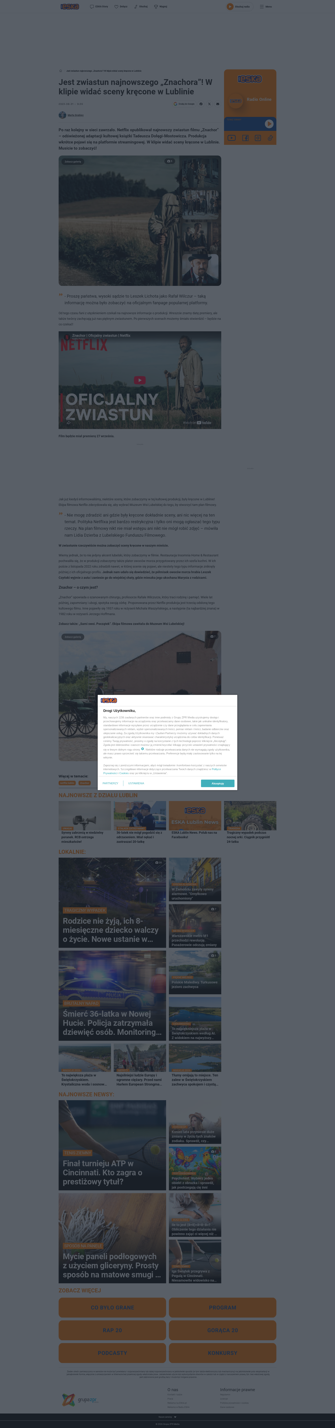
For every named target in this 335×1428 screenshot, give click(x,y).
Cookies (124, 772)
